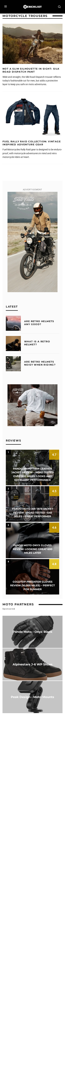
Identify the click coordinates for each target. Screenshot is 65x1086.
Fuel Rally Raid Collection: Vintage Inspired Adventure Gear (31, 143)
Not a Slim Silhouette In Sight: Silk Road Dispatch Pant (30, 70)
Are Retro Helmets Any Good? (39, 323)
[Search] (59, 7)
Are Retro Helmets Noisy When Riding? (40, 363)
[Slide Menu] (5, 6)
